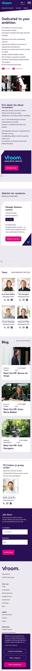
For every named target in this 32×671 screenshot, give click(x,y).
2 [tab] (4, 175)
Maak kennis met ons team (21, 272)
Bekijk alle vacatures (10, 196)
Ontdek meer (11, 168)
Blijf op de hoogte (23, 341)
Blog (3, 606)
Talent (4, 621)
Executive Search (7, 614)
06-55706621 (20, 300)
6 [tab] (12, 261)
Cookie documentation (11, 645)
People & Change (7, 629)
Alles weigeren (15, 658)
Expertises (5, 538)
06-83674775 (20, 327)
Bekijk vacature (13, 239)
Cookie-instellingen (15, 651)
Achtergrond (6, 590)
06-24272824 (5, 327)
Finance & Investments (9, 633)
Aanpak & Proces (7, 596)
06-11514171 (4, 503)
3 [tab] (6, 175)
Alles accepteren (15, 664)
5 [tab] (10, 261)
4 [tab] (8, 261)
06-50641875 (5, 300)
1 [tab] (1, 176)
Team (3, 586)
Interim (4, 618)
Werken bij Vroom (7, 593)
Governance (5, 603)
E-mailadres (6, 528)
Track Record (6, 600)
